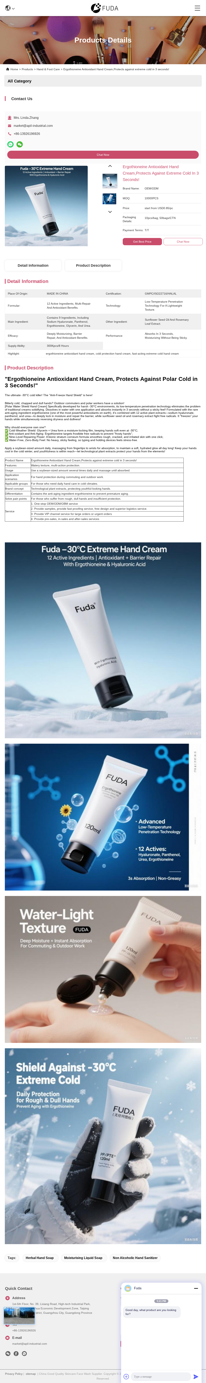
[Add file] (126, 1376)
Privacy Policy (14, 1373)
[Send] (196, 1376)
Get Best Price (142, 241)
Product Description (93, 265)
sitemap (31, 1373)
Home (14, 69)
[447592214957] (24, 1354)
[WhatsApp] (10, 144)
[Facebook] (16, 1354)
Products (27, 69)
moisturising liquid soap (83, 1258)
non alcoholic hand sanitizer (135, 1258)
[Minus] (196, 1288)
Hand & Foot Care (48, 69)
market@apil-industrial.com (33, 125)
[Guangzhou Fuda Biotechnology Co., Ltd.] (104, 8)
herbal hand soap (40, 1258)
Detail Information (33, 265)
